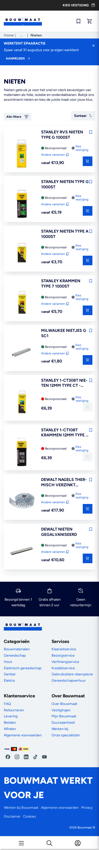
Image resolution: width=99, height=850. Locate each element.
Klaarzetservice (64, 649)
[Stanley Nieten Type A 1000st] (22, 253)
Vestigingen (61, 710)
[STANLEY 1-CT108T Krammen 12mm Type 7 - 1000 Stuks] (22, 452)
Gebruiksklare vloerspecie (72, 674)
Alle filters (13, 116)
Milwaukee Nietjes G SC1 (63, 333)
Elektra (9, 680)
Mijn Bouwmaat (64, 716)
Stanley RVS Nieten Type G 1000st (62, 135)
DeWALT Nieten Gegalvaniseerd (59, 532)
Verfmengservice (65, 662)
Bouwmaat (84, 827)
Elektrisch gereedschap (22, 668)
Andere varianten (53, 154)
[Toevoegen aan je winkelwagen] (87, 407)
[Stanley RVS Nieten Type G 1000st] (22, 154)
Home (9, 35)
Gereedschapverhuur (69, 680)
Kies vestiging (81, 148)
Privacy (87, 807)
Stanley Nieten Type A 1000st (64, 234)
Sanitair (10, 674)
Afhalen (10, 729)
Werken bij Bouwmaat (21, 807)
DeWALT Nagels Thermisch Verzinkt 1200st (64, 482)
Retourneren (14, 710)
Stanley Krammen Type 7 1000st (60, 283)
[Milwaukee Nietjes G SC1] (22, 352)
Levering (11, 716)
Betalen (10, 722)
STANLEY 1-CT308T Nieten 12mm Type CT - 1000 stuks (64, 383)
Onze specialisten (66, 735)
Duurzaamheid (63, 722)
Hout (8, 662)
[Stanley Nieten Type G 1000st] (22, 204)
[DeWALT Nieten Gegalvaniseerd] (22, 551)
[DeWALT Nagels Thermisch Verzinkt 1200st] (22, 502)
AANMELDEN (15, 58)
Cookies (29, 816)
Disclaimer (12, 816)
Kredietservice (63, 668)
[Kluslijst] (78, 21)
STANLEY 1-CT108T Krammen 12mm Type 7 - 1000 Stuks (64, 433)
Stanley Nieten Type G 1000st (65, 184)
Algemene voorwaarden (23, 735)
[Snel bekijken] (87, 161)
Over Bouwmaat (64, 704)
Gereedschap (15, 655)
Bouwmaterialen (17, 649)
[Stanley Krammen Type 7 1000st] (22, 303)
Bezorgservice (63, 655)
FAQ (7, 704)
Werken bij (60, 729)
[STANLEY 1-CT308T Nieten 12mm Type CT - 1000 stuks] (22, 402)
